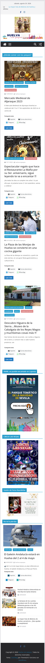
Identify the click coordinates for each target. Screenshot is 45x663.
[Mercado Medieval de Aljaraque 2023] (22, 71)
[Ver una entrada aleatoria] (40, 44)
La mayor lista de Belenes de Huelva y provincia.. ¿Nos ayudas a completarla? (22, 8)
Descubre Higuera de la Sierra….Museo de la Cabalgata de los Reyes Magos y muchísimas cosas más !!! (22, 328)
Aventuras (29, 307)
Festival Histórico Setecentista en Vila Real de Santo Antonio (29, 591)
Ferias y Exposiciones (21, 86)
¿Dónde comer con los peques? (14, 82)
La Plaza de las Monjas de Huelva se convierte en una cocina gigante (20, 248)
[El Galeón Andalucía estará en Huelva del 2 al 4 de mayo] (22, 535)
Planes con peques (10, 90)
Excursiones (8, 311)
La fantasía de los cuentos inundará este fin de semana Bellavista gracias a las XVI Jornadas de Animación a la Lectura (28, 605)
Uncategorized (9, 315)
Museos (17, 311)
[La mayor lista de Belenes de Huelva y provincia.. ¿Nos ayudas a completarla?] (9, 623)
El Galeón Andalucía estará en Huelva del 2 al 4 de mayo (22, 556)
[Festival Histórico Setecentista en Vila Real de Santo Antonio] (9, 592)
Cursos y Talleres (30, 82)
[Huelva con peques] (4, 44)
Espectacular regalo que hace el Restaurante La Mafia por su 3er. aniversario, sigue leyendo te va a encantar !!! (21, 171)
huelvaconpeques (20, 94)
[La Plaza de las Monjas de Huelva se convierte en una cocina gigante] (22, 221)
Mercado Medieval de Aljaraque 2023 (17, 99)
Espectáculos (9, 86)
